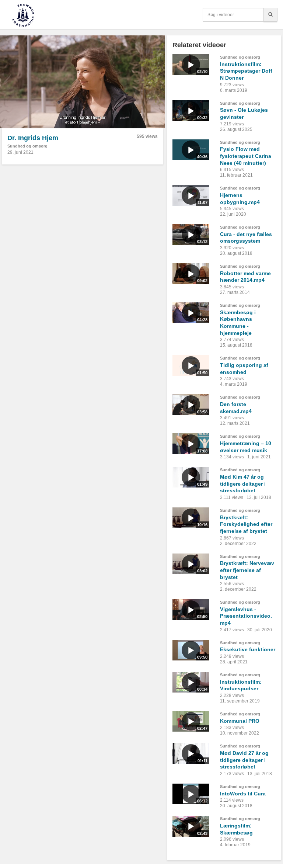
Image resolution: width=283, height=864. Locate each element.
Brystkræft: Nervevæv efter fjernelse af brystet (247, 570)
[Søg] (270, 15)
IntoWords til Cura (243, 794)
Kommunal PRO (239, 721)
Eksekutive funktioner (247, 649)
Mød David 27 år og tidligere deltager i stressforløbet (244, 760)
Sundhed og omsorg (27, 146)
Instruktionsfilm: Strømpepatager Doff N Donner (246, 71)
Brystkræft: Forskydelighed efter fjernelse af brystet (246, 524)
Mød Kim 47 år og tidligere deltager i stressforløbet (243, 483)
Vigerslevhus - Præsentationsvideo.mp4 (246, 616)
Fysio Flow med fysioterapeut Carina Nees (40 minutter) (245, 156)
